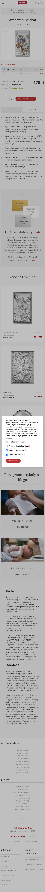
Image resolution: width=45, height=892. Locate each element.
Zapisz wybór (13, 461)
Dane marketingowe (18, 450)
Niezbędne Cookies (18, 442)
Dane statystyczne (17, 455)
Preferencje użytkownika (20, 446)
